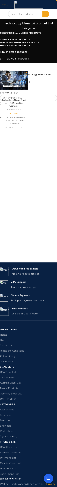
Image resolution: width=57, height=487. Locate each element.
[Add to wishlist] (14, 132)
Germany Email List (11, 393)
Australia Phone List (11, 452)
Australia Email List (10, 382)
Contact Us (6, 345)
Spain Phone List (9, 474)
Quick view (14, 148)
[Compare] (14, 93)
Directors (5, 420)
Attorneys (5, 415)
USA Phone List (8, 447)
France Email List (9, 388)
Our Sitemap (7, 361)
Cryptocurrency (8, 436)
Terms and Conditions (12, 350)
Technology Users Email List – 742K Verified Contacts (14, 103)
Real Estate (6, 431)
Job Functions (14, 109)
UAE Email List (8, 399)
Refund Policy (8, 356)
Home (4, 70)
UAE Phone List (9, 468)
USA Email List (8, 372)
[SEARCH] (45, 14)
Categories (28, 28)
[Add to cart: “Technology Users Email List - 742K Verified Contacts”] (14, 140)
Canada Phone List (10, 463)
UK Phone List (8, 457)
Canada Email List (10, 377)
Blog (2, 340)
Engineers (5, 425)
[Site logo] (28, 4)
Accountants (7, 409)
